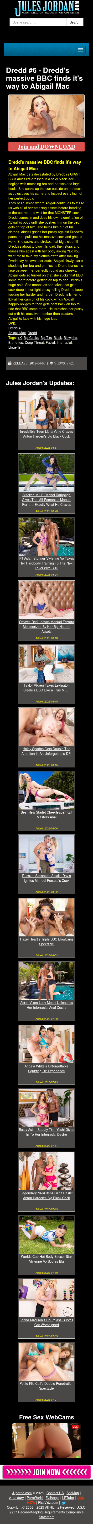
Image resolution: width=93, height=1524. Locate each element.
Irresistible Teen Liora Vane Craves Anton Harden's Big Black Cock (46, 434)
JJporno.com (22, 1492)
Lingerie (14, 347)
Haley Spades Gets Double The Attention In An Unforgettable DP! (46, 751)
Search (75, 22)
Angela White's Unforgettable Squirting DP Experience (46, 1068)
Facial (50, 342)
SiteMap (73, 1492)
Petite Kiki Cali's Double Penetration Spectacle (46, 1386)
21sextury (16, 1497)
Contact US (55, 1492)
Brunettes (15, 342)
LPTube (68, 1497)
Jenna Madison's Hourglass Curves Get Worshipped (46, 1322)
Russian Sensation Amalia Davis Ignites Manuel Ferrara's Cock (46, 878)
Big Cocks (31, 337)
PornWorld (35, 1497)
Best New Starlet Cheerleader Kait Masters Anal (46, 814)
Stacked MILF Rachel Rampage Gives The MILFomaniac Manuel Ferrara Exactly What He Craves (46, 499)
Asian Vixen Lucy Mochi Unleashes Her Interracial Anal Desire (46, 1005)
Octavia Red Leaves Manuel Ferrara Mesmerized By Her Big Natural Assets (46, 626)
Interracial (64, 342)
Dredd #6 (15, 328)
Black (58, 337)
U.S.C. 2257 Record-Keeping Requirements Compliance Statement (48, 1512)
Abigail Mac (17, 332)
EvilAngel (52, 1497)
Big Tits (46, 337)
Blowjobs (70, 337)
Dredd (32, 332)
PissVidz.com (48, 1502)
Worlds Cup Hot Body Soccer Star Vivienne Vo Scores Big (46, 1259)
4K (20, 337)
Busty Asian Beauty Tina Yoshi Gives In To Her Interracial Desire (46, 1132)
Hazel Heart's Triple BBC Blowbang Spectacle (46, 941)
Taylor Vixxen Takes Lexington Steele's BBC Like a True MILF (46, 687)
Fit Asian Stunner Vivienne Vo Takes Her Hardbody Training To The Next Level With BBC (46, 563)
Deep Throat (34, 342)
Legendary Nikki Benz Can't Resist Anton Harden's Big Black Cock (46, 1195)
